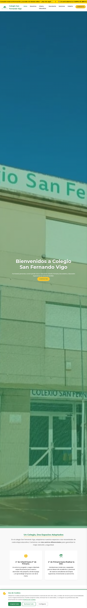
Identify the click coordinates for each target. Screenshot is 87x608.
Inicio (25, 6)
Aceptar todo (14, 604)
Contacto (80, 6)
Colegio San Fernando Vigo (15, 7)
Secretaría (52, 6)
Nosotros (33, 6)
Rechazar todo (29, 604)
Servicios (62, 6)
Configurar (42, 604)
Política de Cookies (29, 600)
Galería (70, 6)
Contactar (43, 279)
